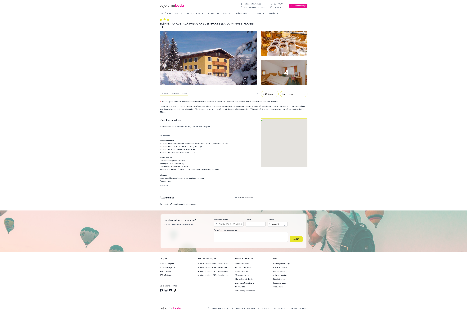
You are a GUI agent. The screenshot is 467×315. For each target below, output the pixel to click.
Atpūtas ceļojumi (170, 13)
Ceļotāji (271, 219)
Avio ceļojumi (165, 271)
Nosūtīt (296, 239)
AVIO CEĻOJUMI (193, 13)
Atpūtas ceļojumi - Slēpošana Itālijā (212, 267)
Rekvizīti (294, 308)
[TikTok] (175, 289)
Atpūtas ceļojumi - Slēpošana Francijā (213, 275)
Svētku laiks (240, 287)
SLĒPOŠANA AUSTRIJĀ (174, 23)
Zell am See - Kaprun (200, 126)
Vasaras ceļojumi (242, 275)
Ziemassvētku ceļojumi (244, 283)
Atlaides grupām (280, 275)
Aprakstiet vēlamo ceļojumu (225, 230)
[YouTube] (170, 290)
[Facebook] (161, 289)
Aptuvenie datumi (221, 219)
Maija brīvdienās (241, 271)
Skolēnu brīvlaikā (242, 263)
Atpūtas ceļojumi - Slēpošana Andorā (213, 271)
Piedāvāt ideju (279, 279)
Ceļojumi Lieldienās (243, 267)
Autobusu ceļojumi (167, 267)
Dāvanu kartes (279, 271)
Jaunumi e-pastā (280, 283)
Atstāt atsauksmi (280, 267)
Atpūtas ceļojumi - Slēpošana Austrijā (213, 263)
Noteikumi (303, 308)
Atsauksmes (278, 287)
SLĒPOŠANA (256, 13)
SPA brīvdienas (166, 275)
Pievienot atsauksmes (245, 198)
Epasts (248, 219)
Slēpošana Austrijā (181, 126)
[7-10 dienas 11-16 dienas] (270, 94)
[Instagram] (165, 289)
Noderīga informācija (281, 263)
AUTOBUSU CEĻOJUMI (218, 13)
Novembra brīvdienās (244, 279)
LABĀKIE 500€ (240, 13)
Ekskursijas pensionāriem (245, 291)
